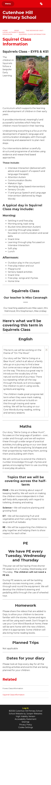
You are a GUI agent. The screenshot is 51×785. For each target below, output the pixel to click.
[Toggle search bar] (46, 4)
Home (5, 30)
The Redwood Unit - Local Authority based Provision (23, 32)
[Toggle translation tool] (41, 4)
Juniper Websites (34, 713)
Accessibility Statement (25, 719)
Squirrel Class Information (32, 34)
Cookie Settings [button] (25, 727)
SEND (16, 30)
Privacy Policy (25, 724)
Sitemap (25, 722)
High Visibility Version (25, 716)
